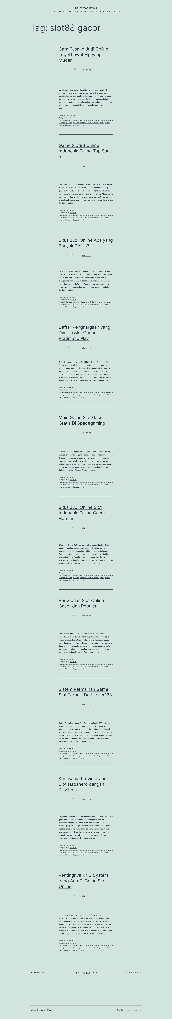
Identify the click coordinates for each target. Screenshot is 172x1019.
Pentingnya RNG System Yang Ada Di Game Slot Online (83, 880)
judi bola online (84, 120)
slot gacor (76, 123)
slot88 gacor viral (69, 125)
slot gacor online (86, 123)
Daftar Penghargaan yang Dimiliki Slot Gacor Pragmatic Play (84, 332)
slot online (73, 118)
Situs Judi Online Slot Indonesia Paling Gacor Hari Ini (82, 513)
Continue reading (66, 203)
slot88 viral (80, 125)
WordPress (137, 1010)
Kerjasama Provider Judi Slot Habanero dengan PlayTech (83, 784)
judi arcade (68, 120)
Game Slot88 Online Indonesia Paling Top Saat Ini (85, 151)
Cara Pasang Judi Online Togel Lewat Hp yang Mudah (83, 54)
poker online (67, 123)
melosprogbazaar (86, 8)
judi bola (75, 120)
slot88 (102, 123)
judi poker (101, 120)
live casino (109, 120)
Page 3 (96, 972)
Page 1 (77, 972)
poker (61, 123)
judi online (93, 120)
